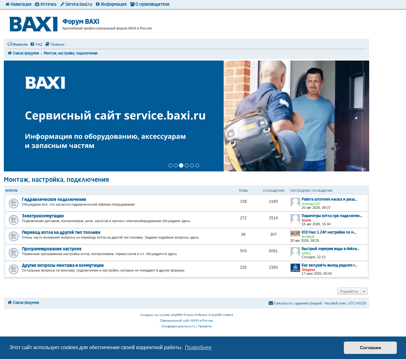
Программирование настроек (52, 249)
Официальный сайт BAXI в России (186, 320)
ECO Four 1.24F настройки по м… (329, 232)
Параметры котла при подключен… (332, 216)
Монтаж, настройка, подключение (56, 180)
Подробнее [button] (198, 347)
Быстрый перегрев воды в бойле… (330, 249)
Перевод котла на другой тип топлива (61, 233)
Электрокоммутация (43, 216)
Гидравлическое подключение (54, 200)
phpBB (176, 315)
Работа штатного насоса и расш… (329, 200)
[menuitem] (36, 44)
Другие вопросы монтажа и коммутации (63, 266)
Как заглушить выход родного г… (329, 265)
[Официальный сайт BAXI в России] (33, 23)
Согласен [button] (370, 347)
